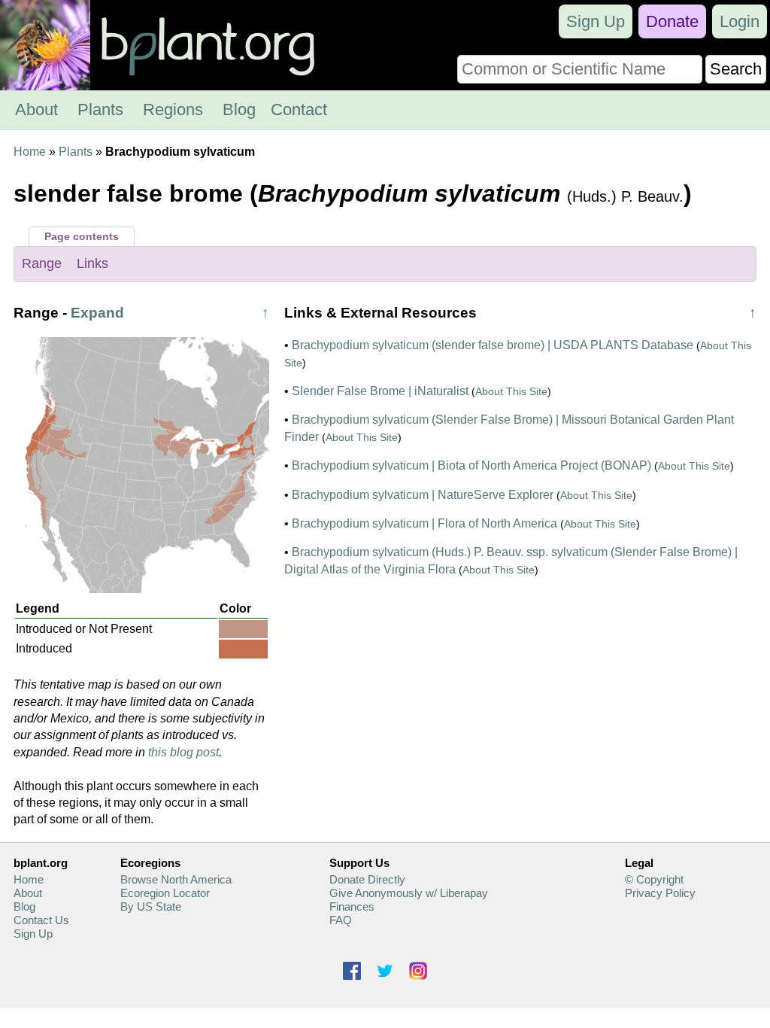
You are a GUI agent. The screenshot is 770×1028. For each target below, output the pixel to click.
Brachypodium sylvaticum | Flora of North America (424, 523)
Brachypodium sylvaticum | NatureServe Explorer (422, 494)
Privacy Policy (660, 893)
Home (30, 151)
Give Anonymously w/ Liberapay (408, 893)
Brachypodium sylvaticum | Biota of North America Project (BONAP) (471, 465)
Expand (97, 313)
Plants (100, 109)
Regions (173, 109)
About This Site (511, 391)
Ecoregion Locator (165, 893)
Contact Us (41, 920)
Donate (672, 21)
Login (739, 21)
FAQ (340, 920)
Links (92, 263)
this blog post (183, 752)
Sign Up (595, 21)
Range (42, 263)
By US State (150, 906)
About (36, 109)
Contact (299, 109)
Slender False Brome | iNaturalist (380, 391)
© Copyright (654, 879)
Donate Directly (367, 879)
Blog (239, 109)
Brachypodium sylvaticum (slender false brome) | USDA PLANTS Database (492, 345)
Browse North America (176, 879)
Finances (351, 906)
